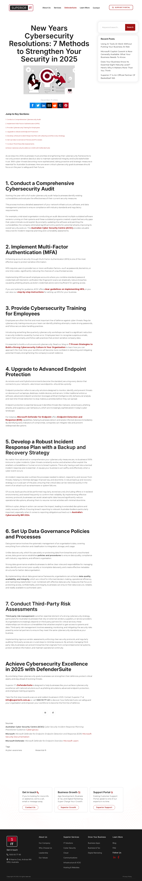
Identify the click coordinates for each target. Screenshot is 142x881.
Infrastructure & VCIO (72, 862)
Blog (114, 843)
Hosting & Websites (71, 867)
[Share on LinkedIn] (43, 105)
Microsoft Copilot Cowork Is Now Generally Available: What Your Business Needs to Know (116, 54)
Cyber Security (69, 848)
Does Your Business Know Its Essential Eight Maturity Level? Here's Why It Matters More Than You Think (117, 66)
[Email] (49, 105)
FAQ (114, 848)
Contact (96, 8)
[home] (21, 7)
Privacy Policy (127, 876)
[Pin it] (66, 105)
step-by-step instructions (30, 292)
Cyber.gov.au (32, 729)
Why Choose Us (45, 848)
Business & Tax (94, 848)
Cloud (65, 853)
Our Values (43, 858)
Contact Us (30, 807)
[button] (46, 7)
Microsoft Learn (71, 741)
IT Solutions (68, 843)
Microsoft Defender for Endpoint (34, 417)
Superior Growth (68, 807)
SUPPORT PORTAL (121, 7)
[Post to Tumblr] (60, 105)
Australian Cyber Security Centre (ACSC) (52, 228)
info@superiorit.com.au (18, 700)
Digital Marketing (95, 853)
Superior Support (104, 807)
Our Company (44, 843)
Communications (70, 858)
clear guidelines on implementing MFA (64, 289)
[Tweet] (38, 105)
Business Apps (94, 843)
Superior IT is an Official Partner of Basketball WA (118, 76)
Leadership (43, 853)
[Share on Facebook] (32, 105)
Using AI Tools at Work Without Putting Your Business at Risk (116, 45)
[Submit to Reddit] (54, 105)
